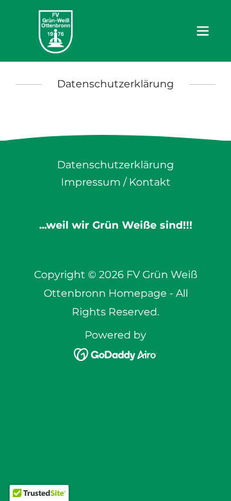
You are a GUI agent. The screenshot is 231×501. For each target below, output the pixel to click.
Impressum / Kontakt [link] (116, 182)
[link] (56, 31)
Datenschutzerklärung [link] (115, 165)
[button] (203, 31)
